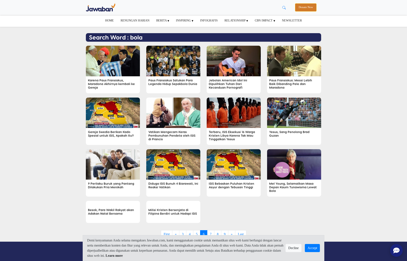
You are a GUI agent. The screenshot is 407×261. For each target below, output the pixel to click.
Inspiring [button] (184, 20)
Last (241, 234)
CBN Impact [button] (264, 20)
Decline (293, 248)
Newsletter (292, 20)
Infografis (209, 20)
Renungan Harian (135, 20)
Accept (312, 248)
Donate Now (306, 7)
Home (109, 20)
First (167, 234)
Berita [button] (161, 20)
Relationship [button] (235, 20)
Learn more (114, 255)
